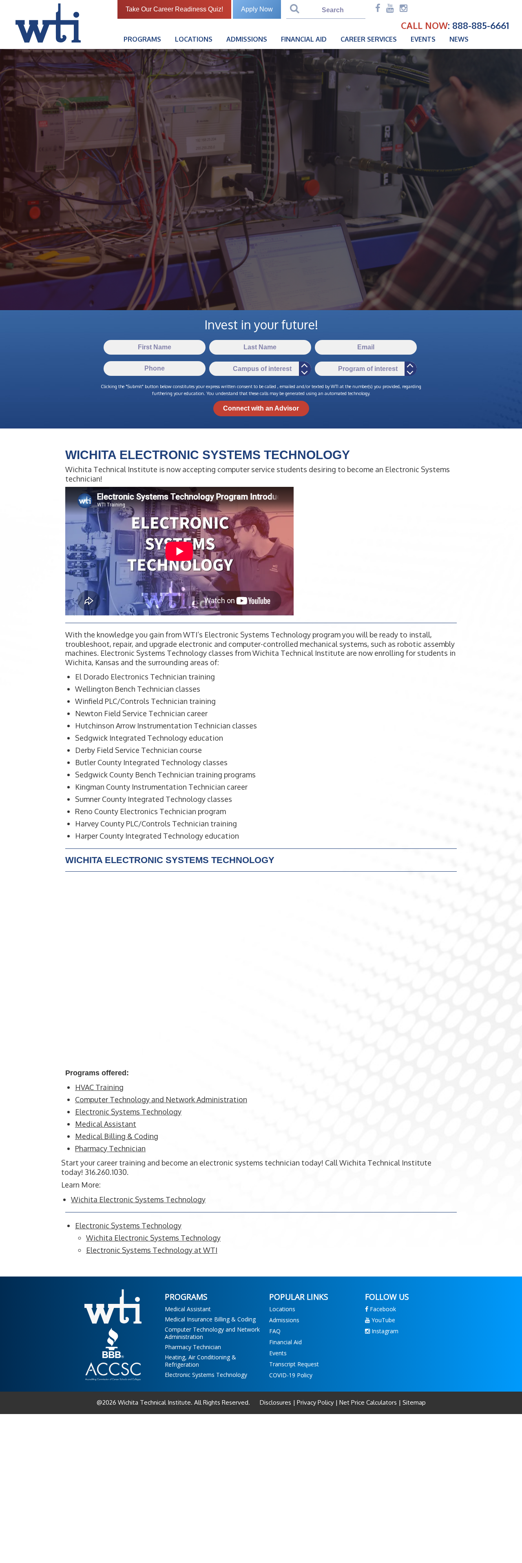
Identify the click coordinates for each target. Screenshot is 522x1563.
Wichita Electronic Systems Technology (138, 1199)
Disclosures (276, 1402)
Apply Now (257, 9)
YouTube (382, 1320)
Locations (193, 39)
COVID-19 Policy (290, 1375)
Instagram (384, 1331)
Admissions (246, 39)
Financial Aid (304, 39)
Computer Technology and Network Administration (161, 1099)
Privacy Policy (315, 1402)
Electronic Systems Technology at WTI (151, 1250)
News (459, 39)
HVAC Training (99, 1087)
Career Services (369, 39)
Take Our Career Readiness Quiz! (174, 9)
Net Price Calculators (368, 1402)
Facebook (382, 1309)
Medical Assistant (105, 1123)
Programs (142, 39)
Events (423, 39)
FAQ (275, 1331)
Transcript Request (294, 1364)
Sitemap (413, 1402)
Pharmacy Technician (110, 1148)
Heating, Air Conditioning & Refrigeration (200, 1360)
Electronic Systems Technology (128, 1111)
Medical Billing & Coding (116, 1136)
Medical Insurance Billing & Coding (210, 1319)
